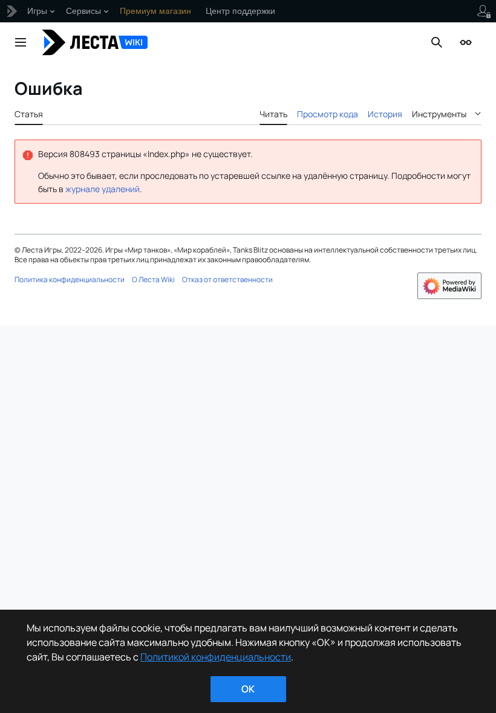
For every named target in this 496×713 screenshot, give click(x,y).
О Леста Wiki (153, 279)
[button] (20, 42)
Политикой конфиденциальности (215, 656)
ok (248, 688)
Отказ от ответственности (227, 279)
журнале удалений (102, 189)
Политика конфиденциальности (70, 279)
